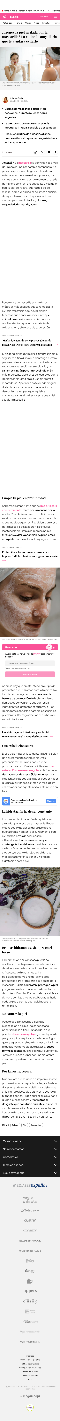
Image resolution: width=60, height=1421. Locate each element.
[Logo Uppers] (30, 1291)
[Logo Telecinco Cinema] (30, 1301)
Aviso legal (30, 1356)
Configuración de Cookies (30, 1368)
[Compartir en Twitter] (42, 152)
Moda (36, 23)
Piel (24, 1125)
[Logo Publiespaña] (30, 1331)
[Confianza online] (30, 1410)
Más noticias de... (13, 1141)
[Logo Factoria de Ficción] (30, 1250)
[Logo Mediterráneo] (30, 1342)
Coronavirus (36, 1125)
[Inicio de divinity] (4, 16)
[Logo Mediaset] (30, 1187)
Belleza (14, 16)
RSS (30, 1380)
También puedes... (14, 1164)
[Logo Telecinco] (30, 1210)
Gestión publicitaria (30, 1375)
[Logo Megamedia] (31, 1396)
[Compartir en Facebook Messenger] (48, 152)
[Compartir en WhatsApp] (35, 152)
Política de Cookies (30, 1372)
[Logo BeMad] (30, 1281)
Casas (28, 23)
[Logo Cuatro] (30, 1220)
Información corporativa (30, 1360)
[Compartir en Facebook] (55, 152)
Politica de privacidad (30, 1364)
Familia (19, 23)
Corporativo (10, 1156)
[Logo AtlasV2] (30, 1321)
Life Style (46, 23)
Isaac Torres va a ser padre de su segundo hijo (24, 11)
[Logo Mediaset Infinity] (30, 1200)
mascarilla (24, 162)
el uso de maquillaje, (24, 1034)
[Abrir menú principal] (55, 16)
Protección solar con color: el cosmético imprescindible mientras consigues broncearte (30, 554)
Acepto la (18, 668)
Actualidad (8, 23)
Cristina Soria (16, 98)
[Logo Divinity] (30, 1230)
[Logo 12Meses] (30, 1311)
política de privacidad (22, 668)
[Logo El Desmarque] (30, 1241)
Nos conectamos (13, 1149)
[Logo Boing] (30, 1260)
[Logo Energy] (30, 1271)
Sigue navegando (13, 1172)
